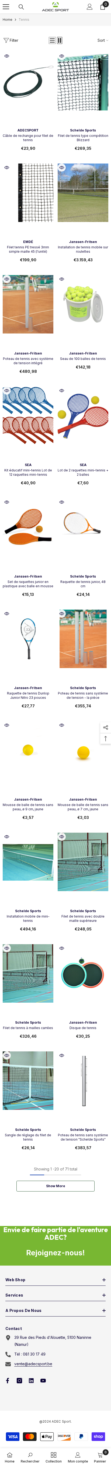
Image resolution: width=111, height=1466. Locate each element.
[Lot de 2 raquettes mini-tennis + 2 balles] (83, 416)
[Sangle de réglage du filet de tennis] (28, 1080)
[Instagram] (19, 1380)
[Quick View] (7, 56)
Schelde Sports (83, 130)
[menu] (6, 7)
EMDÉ (28, 242)
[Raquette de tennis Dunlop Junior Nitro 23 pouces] (28, 639)
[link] (30, 1457)
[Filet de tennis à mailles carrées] (28, 973)
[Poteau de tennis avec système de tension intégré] (28, 304)
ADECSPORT (28, 130)
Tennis (24, 20)
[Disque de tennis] (83, 973)
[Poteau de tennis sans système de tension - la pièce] (83, 639)
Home (7, 20)
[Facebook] (7, 1380)
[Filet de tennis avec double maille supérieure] (83, 862)
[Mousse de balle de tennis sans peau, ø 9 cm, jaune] (28, 750)
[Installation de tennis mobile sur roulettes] (83, 193)
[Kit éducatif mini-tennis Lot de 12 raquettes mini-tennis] (28, 416)
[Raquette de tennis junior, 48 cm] (83, 527)
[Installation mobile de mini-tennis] (28, 862)
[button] (52, 40)
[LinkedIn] (31, 1380)
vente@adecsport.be (33, 1363)
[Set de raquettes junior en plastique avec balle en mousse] (28, 527)
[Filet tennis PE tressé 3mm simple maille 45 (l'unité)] (28, 193)
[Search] (21, 7)
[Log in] (90, 7)
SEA (28, 465)
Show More (55, 1186)
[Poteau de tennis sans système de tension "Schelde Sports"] (83, 1080)
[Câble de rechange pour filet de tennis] (28, 81)
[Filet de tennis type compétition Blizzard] (83, 81)
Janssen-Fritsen (83, 242)
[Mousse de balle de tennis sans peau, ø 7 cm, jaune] (83, 750)
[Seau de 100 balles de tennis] (83, 304)
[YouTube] (43, 1380)
